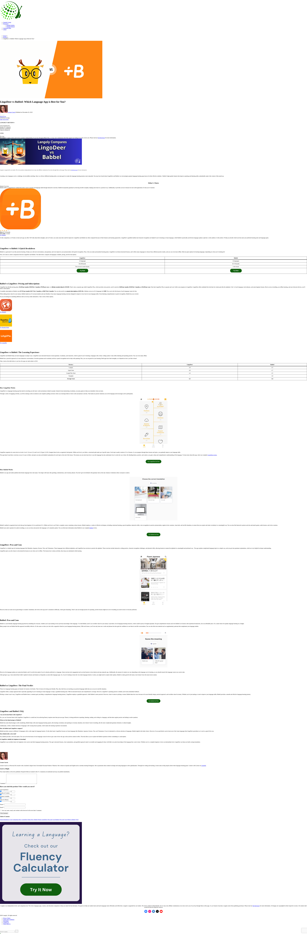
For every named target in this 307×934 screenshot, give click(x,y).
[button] (16, 931)
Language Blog (7, 28)
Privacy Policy (7, 918)
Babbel (91, 528)
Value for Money (4, 799)
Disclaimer (6, 921)
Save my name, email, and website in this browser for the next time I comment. (22, 810)
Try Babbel (3, 235)
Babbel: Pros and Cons (61, 819)
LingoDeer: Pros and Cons (48, 819)
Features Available (4, 796)
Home (4, 36)
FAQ (77, 819)
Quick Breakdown (5, 819)
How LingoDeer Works (25, 819)
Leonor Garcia (11, 112)
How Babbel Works (36, 819)
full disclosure (101, 137)
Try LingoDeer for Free (153, 461)
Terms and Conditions (8, 919)
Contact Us (6, 922)
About (4, 29)
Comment (3, 783)
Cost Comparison (14, 819)
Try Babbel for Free (154, 534)
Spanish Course (7, 22)
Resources (5, 23)
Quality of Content (4, 793)
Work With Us (6, 924)
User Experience (4, 789)
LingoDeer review (212, 455)
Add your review (4, 119)
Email (2, 807)
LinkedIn (203, 765)
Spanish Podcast (10, 26)
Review (5, 37)
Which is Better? (71, 819)
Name (2, 804)
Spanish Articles (10, 25)
